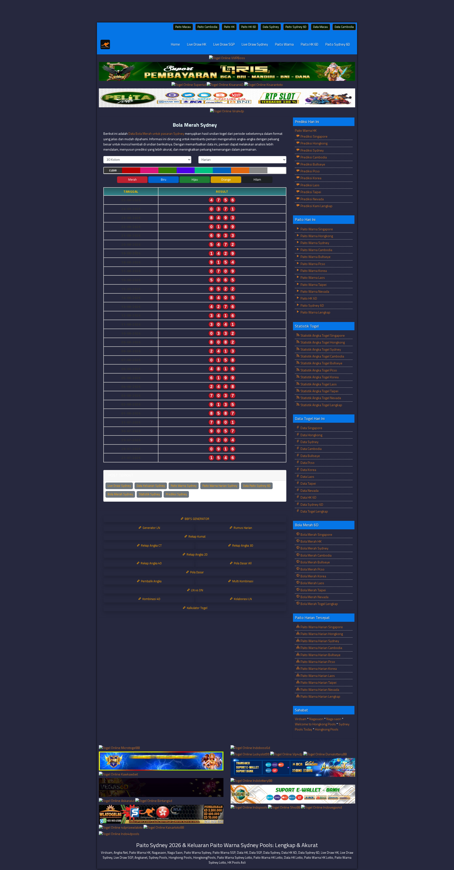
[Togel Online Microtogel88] (119, 747)
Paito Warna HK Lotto (268, 857)
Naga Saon (175, 852)
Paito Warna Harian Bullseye (320, 654)
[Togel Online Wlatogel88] (161, 814)
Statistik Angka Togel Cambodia (322, 356)
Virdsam (300, 718)
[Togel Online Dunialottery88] (325, 754)
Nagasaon (316, 718)
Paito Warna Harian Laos (317, 675)
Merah (132, 179)
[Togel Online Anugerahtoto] (293, 767)
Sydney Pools (158, 857)
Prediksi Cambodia (313, 157)
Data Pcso (307, 462)
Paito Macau (183, 26)
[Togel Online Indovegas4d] (321, 807)
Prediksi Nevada (312, 198)
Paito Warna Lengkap (315, 312)
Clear (113, 170)
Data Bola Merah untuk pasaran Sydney (156, 133)
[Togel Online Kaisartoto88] (164, 827)
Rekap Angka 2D (197, 554)
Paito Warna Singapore (316, 228)
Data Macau (320, 26)
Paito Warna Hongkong (316, 235)
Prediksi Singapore (313, 136)
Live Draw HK (196, 44)
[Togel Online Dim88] (227, 71)
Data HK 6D (308, 497)
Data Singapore (311, 427)
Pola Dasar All (242, 563)
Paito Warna (284, 44)
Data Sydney (271, 26)
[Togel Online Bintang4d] (153, 801)
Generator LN (151, 527)
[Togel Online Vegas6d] (161, 787)
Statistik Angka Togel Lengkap (321, 404)
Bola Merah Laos (312, 582)
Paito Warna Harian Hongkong (321, 633)
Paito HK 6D (248, 26)
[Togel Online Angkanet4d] (293, 794)
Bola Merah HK (311, 541)
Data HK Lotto (293, 857)
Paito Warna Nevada (314, 291)
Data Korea (308, 469)
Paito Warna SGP (224, 852)
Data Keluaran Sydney (151, 485)
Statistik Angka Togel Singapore (322, 335)
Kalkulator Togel (196, 607)
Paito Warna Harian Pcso (317, 661)
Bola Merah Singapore (316, 534)
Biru (163, 179)
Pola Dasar (196, 572)
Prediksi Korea (310, 177)
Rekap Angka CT (151, 545)
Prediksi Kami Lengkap (316, 205)
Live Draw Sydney (255, 44)
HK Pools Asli (236, 862)
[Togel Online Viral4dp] (227, 111)
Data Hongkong (311, 434)
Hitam (257, 179)
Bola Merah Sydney (195, 125)
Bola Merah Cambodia (316, 555)
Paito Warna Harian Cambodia (321, 647)
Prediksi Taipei (310, 191)
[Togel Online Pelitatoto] (227, 98)
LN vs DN (196, 590)
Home (175, 44)
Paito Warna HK (306, 130)
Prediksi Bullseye (312, 164)
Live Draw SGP (224, 44)
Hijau (195, 179)
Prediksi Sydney (176, 494)
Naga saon (333, 718)
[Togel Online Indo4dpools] (119, 833)
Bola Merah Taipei (313, 589)
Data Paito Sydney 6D (257, 485)
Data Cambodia (344, 26)
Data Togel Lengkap (314, 511)
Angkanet (141, 857)
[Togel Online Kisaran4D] (225, 84)
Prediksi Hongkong (313, 143)
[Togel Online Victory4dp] (161, 761)
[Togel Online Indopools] (249, 807)
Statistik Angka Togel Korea (319, 376)
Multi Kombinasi (242, 581)
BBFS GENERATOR (196, 518)
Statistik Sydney (149, 494)
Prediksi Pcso (310, 171)
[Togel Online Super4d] (189, 84)
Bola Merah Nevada (314, 596)
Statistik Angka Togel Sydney (320, 349)
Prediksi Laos (309, 185)
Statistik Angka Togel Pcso (318, 370)
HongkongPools (204, 857)
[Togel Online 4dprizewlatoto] (121, 827)
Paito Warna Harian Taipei (318, 682)
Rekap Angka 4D (151, 563)
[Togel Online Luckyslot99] (250, 754)
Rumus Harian (242, 527)
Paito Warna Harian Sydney (219, 485)
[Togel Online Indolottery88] (251, 781)
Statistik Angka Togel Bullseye (321, 363)
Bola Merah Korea (313, 576)
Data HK (242, 852)
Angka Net (121, 852)
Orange (226, 179)
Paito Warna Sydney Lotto (234, 857)
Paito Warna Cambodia (316, 249)
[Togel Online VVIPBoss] (227, 58)
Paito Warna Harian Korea (318, 668)
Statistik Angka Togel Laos (318, 384)
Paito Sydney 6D (295, 26)
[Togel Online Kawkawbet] (118, 774)
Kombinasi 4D (151, 598)
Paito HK (229, 26)
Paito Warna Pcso (312, 263)
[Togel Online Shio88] (284, 807)
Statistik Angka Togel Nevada (320, 397)
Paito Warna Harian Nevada (319, 689)
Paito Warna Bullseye (315, 256)
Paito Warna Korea (313, 270)
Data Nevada (309, 490)
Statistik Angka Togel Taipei (319, 390)
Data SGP (255, 852)
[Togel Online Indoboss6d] (250, 747)
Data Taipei (308, 483)
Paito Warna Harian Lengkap (320, 696)
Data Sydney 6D (311, 504)
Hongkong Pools (326, 729)
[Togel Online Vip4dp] (286, 754)
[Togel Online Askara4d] (117, 801)
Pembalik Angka (151, 581)
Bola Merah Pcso (312, 569)
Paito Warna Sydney (183, 485)
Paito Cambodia (207, 26)
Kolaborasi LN (242, 598)
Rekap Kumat (196, 536)
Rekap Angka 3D (242, 545)
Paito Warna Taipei (313, 284)
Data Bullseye (310, 455)
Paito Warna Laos (312, 277)
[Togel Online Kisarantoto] (263, 84)
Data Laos (307, 476)
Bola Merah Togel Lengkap (319, 603)
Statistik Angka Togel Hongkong (322, 342)
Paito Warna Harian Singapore (321, 626)
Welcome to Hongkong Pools (315, 724)
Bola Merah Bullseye (315, 562)
